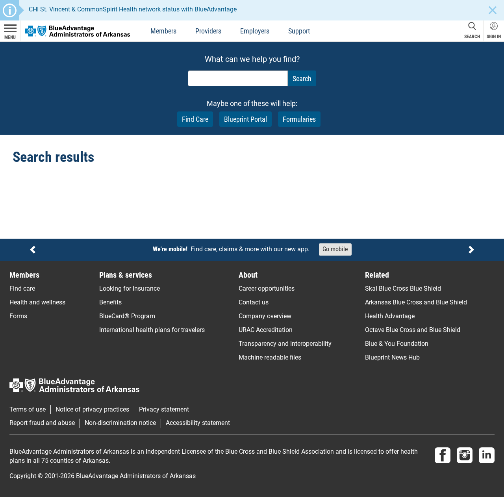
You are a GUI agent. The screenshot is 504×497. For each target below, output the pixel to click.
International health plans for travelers (152, 330)
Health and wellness (37, 302)
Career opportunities (267, 288)
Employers (254, 31)
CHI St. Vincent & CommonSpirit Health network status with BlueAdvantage (133, 9)
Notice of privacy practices (92, 409)
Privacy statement (164, 409)
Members (163, 31)
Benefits (110, 302)
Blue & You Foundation (396, 343)
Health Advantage (390, 316)
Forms (18, 316)
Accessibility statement (198, 423)
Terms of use (27, 409)
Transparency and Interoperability (285, 343)
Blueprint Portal (245, 119)
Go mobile (335, 249)
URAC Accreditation (266, 330)
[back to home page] (77, 30)
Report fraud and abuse (42, 423)
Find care (22, 288)
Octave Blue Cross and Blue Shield (412, 330)
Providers (208, 31)
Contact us (254, 302)
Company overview (265, 316)
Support (299, 31)
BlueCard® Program (127, 316)
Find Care (195, 119)
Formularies (299, 119)
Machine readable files (270, 357)
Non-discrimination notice (120, 423)
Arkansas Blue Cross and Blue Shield (416, 302)
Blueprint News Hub (392, 357)
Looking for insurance (129, 288)
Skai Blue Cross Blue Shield (403, 288)
